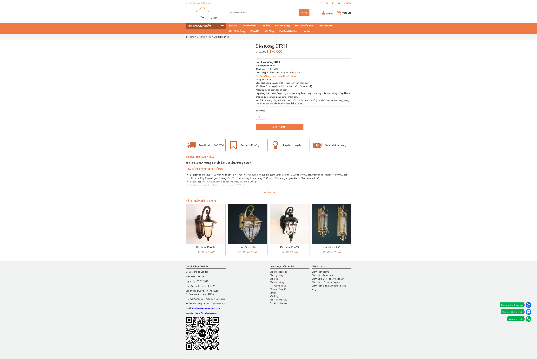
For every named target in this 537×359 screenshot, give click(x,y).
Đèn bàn (266, 25)
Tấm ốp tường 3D (278, 289)
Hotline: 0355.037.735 (199, 2)
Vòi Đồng (269, 31)
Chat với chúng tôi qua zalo (512, 305)
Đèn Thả (233, 25)
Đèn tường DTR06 (331, 246)
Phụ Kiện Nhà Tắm (288, 31)
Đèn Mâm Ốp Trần (304, 25)
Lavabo (306, 31)
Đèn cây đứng (249, 25)
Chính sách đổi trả (320, 271)
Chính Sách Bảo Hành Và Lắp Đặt (328, 278)
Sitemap (347, 2)
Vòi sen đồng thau (278, 299)
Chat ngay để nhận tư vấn (512, 312)
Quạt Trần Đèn (326, 25)
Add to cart (279, 126)
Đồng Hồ (254, 31)
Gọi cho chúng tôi (516, 319)
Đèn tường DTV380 (205, 246)
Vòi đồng (274, 296)
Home (191, 36)
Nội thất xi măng (278, 285)
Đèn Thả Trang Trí (278, 271)
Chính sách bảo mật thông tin (326, 282)
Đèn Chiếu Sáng (237, 31)
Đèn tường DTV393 (289, 246)
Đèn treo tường (282, 25)
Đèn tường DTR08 (247, 246)
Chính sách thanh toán (322, 275)
